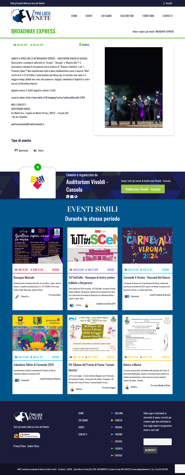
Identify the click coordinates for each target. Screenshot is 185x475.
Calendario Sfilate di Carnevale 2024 (34, 364)
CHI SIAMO (83, 420)
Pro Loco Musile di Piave (160, 385)
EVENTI (81, 427)
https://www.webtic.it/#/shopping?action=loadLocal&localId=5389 (55, 97)
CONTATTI (82, 434)
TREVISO (118, 455)
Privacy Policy (19, 446)
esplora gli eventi (146, 31)
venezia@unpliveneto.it (141, 469)
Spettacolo (23, 150)
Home (135, 31)
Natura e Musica (132, 364)
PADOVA (118, 427)
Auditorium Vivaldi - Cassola (87, 185)
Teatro (41, 150)
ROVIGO (118, 441)
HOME (81, 413)
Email (146, 436)
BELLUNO (119, 413)
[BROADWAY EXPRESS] (134, 88)
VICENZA (119, 448)
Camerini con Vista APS (105, 303)
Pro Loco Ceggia (108, 387)
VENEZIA (118, 420)
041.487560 (163, 469)
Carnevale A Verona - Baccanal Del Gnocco (146, 277)
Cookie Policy (33, 446)
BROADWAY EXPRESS (165, 31)
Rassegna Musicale (24, 277)
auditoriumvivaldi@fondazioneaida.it (27, 124)
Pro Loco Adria (55, 294)
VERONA (118, 434)
